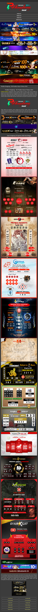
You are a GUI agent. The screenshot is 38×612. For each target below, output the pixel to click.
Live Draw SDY (27, 598)
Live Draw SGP (10, 600)
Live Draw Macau (28, 600)
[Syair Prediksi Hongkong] (19, 24)
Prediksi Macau (19, 19)
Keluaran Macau (27, 609)
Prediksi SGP (19, 15)
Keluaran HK (10, 607)
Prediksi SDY (19, 17)
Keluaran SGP (10, 609)
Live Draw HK (10, 598)
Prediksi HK (19, 13)
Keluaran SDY (27, 607)
